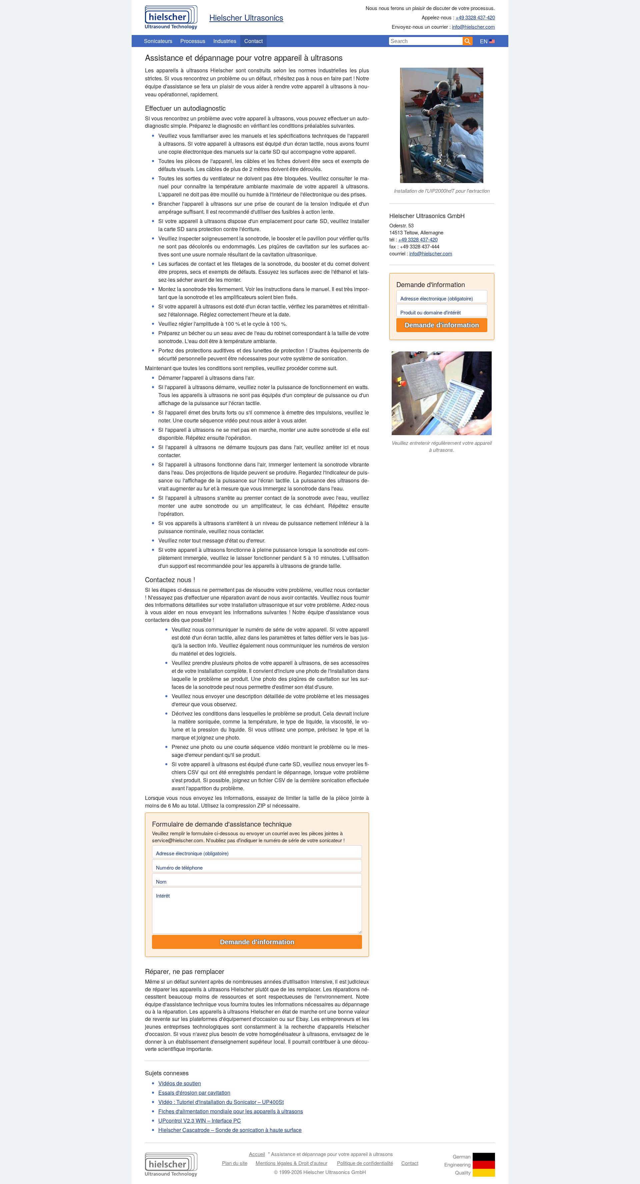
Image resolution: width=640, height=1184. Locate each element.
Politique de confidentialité (365, 1162)
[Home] (171, 15)
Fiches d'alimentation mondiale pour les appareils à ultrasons (230, 1111)
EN (484, 41)
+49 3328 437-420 (475, 17)
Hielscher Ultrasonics (246, 17)
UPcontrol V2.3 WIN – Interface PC (199, 1120)
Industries (224, 41)
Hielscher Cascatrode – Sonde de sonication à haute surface (230, 1130)
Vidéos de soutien (179, 1083)
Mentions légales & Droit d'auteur (291, 1162)
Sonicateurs (158, 41)
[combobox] (426, 41)
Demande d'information (257, 942)
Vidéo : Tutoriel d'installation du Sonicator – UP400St (221, 1102)
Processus (192, 41)
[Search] (468, 41)
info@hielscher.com (473, 26)
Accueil (257, 1153)
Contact (253, 41)
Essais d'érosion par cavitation (194, 1092)
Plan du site (234, 1162)
